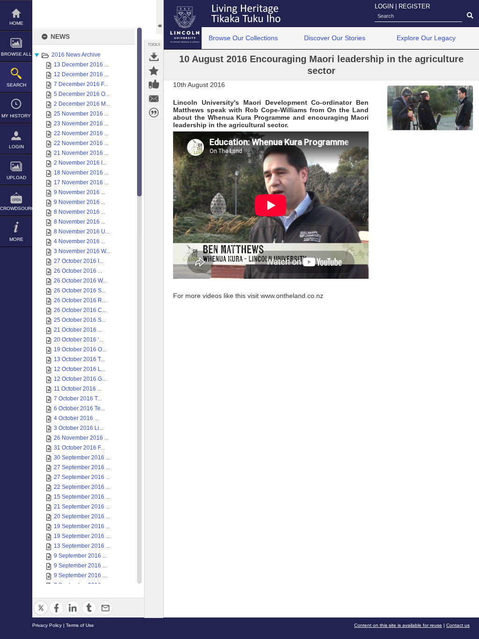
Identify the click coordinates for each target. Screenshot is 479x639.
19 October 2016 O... (80, 349)
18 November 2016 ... (81, 172)
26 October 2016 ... (78, 271)
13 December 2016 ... (81, 64)
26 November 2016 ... (81, 438)
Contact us (458, 625)
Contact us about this (154, 99)
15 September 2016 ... (82, 497)
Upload (16, 177)
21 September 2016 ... (82, 506)
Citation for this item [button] (154, 113)
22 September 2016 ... (82, 487)
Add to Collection (154, 71)
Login (16, 146)
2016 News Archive (76, 54)
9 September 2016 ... (80, 555)
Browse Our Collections (243, 38)
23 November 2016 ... (81, 123)
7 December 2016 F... (81, 84)
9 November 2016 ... (79, 192)
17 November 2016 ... (81, 182)
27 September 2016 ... (82, 467)
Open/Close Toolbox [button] (159, 17)
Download (154, 57)
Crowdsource (16, 208)
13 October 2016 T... (79, 359)
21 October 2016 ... (78, 330)
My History (16, 115)
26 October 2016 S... (80, 290)
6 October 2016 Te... (79, 408)
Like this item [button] (154, 85)
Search (16, 84)
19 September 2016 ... (82, 526)
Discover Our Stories (334, 38)
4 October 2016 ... (76, 418)
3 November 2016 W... (82, 251)
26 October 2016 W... (80, 280)
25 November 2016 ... (81, 113)
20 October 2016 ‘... (78, 339)
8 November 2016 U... (81, 231)
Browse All (16, 54)
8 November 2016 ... (79, 212)
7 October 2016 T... (78, 398)
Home (16, 23)
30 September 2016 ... (82, 457)
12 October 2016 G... (80, 379)
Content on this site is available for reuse (398, 625)
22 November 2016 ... (81, 133)
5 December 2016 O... (81, 94)
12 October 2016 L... (79, 369)
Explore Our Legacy (426, 38)
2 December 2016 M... (82, 104)
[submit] (470, 16)
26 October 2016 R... (80, 300)
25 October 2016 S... (80, 320)
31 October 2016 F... (79, 447)
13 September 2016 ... (82, 546)
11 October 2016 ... (78, 388)
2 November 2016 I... (80, 163)
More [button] (16, 239)
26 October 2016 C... (80, 310)
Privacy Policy (47, 625)
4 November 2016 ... (79, 241)
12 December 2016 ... (81, 74)
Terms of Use (80, 625)
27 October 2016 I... (78, 261)
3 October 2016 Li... (78, 428)
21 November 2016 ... (81, 153)
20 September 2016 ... (82, 516)
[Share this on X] (41, 602)
